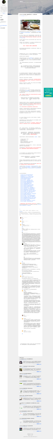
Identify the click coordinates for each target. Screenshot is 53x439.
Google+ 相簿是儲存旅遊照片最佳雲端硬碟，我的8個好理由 (26, 418)
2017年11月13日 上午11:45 (28, 290)
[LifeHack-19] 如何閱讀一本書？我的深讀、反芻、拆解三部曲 (28, 190)
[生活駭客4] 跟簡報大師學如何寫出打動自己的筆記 (27, 177)
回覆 (22, 219)
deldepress (23, 224)
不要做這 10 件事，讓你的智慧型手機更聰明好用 (25, 373)
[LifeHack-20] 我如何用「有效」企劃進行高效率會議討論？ (28, 191)
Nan (22, 217)
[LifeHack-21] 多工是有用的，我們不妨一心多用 (26, 192)
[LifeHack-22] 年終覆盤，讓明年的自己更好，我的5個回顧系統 (28, 193)
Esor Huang (25, 243)
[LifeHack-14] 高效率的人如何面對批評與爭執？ (26, 186)
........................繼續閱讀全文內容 (37, 364)
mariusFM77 (32, 435)
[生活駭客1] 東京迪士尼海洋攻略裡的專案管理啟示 (27, 174)
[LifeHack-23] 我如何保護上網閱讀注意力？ (26, 194)
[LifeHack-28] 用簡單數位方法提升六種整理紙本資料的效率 (28, 198)
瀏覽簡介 (4, 13)
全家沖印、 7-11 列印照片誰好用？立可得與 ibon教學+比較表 (27, 366)
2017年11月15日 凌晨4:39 (28, 318)
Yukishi (25, 290)
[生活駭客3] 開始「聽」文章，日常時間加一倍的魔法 (27, 176)
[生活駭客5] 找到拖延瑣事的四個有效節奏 (26, 178)
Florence (25, 318)
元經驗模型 (35, 136)
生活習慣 (24, 210)
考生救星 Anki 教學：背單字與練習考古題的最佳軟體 (25, 395)
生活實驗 (27, 210)
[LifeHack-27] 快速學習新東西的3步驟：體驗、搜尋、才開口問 (28, 197)
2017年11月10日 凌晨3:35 (26, 228)
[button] (40, 14)
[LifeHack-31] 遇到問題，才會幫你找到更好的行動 (27, 201)
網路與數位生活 (34, 210)
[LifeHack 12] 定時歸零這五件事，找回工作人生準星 (27, 184)
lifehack (37, 210)
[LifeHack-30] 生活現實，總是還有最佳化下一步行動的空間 (28, 200)
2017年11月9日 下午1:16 (25, 217)
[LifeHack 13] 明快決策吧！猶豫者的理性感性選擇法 (27, 185)
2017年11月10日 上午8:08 (25, 232)
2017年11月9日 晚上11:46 (27, 224)
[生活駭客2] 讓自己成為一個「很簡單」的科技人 (27, 175)
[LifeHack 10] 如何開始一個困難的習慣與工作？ (26, 182)
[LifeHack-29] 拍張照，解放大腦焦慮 (25, 199)
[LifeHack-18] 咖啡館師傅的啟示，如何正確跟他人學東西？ (28, 189)
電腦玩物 (21, 1)
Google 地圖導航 (27, 90)
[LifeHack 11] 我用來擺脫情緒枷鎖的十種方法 (26, 183)
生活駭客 (30, 210)
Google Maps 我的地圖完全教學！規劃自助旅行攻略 (25, 388)
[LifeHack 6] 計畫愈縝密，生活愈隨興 (25, 179)
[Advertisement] (30, 8)
